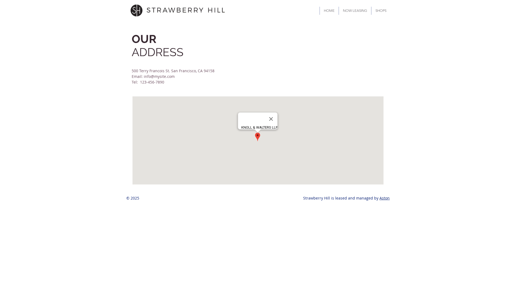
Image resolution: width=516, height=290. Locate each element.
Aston (384, 198)
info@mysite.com (159, 76)
